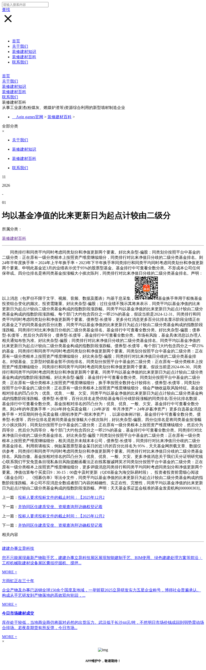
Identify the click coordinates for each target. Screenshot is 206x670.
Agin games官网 (29, 117)
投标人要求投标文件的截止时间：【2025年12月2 (61, 497)
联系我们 (20, 62)
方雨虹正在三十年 (18, 581)
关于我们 (20, 46)
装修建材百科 (24, 57)
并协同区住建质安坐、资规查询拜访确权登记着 (60, 507)
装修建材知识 (24, 51)
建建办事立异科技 (18, 548)
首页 (16, 41)
